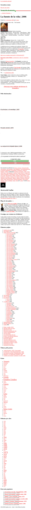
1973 (5, 452)
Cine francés (9, 268)
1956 (4, 430)
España (6, 377)
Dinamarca (5, 375)
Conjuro (15, 173)
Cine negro (8, 278)
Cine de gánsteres (10, 249)
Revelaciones (9, 318)
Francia (5, 384)
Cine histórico (9, 269)
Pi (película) (21, 49)
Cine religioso (9, 283)
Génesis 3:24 (13, 176)
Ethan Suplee (23, 175)
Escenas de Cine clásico (8, 345)
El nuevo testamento (11, 309)
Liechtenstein (5, 400)
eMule (13, 175)
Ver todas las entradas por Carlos (9, 198)
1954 (4, 428)
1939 (4, 422)
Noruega (4, 403)
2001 (4, 475)
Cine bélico (9, 239)
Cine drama (3, 169)
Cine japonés (6, 295)
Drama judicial (9, 288)
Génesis (7, 176)
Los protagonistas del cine (9, 334)
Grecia (4, 385)
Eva (28, 175)
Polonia (4, 406)
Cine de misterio (10, 251)
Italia (5, 394)
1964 (4, 440)
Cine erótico (9, 262)
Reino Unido (7, 409)
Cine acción (9, 235)
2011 (4, 486)
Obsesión (22, 178)
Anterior (3, 13)
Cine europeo (9, 169)
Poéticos (25, 170)
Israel (4, 392)
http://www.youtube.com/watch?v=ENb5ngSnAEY (12, 55)
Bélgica (4, 369)
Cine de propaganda (11, 253)
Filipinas (4, 382)
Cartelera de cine (7, 230)
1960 (4, 434)
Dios (17, 174)
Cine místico (9, 274)
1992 (4, 467)
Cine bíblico (9, 305)
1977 (4, 459)
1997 (4, 473)
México (5, 402)
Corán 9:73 (27, 173)
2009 (4, 485)
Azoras (19, 167)
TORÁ (6, 171)
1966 (5, 443)
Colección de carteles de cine (10, 341)
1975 (5, 456)
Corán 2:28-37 (20, 173)
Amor (28, 171)
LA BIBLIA (6, 301)
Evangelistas (14, 170)
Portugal (4, 407)
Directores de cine (7, 329)
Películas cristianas (10, 291)
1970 (5, 449)
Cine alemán (9, 236)
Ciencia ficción (25, 167)
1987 (4, 465)
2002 (4, 477)
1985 (4, 462)
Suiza (4, 414)
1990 (4, 466)
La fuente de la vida (9, 72)
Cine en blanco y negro (11, 259)
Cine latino (8, 273)
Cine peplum (9, 281)
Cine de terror (9, 255)
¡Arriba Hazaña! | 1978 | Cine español (12, 350)
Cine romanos (9, 285)
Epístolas (8, 310)
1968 (5, 445)
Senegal (4, 411)
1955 (4, 429)
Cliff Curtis (3, 173)
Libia (4, 399)
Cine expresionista (10, 265)
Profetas (2, 171)
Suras (14, 180)
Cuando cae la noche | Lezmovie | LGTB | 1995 (14, 355)
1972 (4, 450)
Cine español (9, 263)
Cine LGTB (6, 296)
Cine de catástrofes (10, 244)
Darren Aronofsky (10, 61)
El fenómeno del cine (8, 337)
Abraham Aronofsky (18, 171)
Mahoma (3, 178)
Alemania (6, 361)
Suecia (5, 413)
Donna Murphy (22, 174)
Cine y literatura (10, 287)
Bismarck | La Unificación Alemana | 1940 (13, 354)
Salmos (8, 319)
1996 (4, 471)
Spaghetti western (10, 292)
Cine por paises (6, 333)
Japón (5, 397)
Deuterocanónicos (10, 306)
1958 (4, 432)
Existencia (3, 176)
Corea (4, 373)
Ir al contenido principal (6, 1)
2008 (4, 483)
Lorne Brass (26, 176)
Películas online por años (9, 328)
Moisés (18, 178)
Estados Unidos (10, 379)
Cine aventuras (9, 237)
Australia (5, 364)
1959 (4, 433)
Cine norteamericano (25, 169)
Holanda (4, 387)
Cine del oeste (9, 257)
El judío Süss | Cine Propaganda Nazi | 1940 (13, 351)
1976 (4, 457)
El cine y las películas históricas (10, 336)
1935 (4, 421)
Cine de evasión (10, 248)
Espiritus (18, 175)
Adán (25, 171)
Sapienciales (9, 320)
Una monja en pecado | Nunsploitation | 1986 (13, 353)
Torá (17, 180)
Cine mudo (8, 276)
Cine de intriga (9, 250)
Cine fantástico (16, 169)
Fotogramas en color (8, 343)
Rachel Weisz (10, 179)
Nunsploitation (6, 322)
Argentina (5, 363)
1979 (5, 460)
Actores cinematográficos (9, 332)
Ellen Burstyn (9, 175)
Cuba (4, 374)
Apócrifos (8, 304)
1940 (4, 423)
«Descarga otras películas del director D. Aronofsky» (15, 87)
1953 (4, 426)
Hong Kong (5, 388)
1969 (5, 447)
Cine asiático (6, 231)
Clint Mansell (9, 173)
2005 (4, 478)
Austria (4, 365)
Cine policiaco (9, 282)
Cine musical (9, 277)
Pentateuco (19, 170)
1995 (5, 470)
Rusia (4, 410)
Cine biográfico (9, 240)
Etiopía (4, 381)
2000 (4, 474)
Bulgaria (4, 368)
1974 (5, 454)
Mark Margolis (8, 178)
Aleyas (15, 167)
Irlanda (4, 390)
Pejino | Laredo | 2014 (8, 327)
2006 (5, 480)
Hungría (4, 389)
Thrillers (8, 294)
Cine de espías (9, 246)
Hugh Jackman (20, 176)
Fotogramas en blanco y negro (10, 342)
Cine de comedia (10, 245)
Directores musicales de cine (9, 331)
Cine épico (8, 260)
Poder (5, 179)
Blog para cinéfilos (12, 203)
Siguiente (9, 13)
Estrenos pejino (9, 290)
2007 (5, 481)
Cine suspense (9, 286)
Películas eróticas (7, 323)
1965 (4, 441)
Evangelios (8, 312)
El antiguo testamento (5, 170)
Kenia (4, 398)
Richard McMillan (18, 179)
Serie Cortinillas (8, 180)
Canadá (5, 370)
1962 (5, 437)
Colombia (5, 371)
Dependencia (12, 174)
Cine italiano (9, 272)
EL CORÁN (6, 297)
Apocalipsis (9, 303)
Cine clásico (9, 242)
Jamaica (4, 395)
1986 (4, 463)
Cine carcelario (9, 241)
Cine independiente (10, 271)
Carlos (17, 20)
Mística (14, 178)
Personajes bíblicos (7, 338)
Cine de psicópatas (10, 254)
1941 (4, 425)
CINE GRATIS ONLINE (9, 232)
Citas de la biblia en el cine (9, 340)
